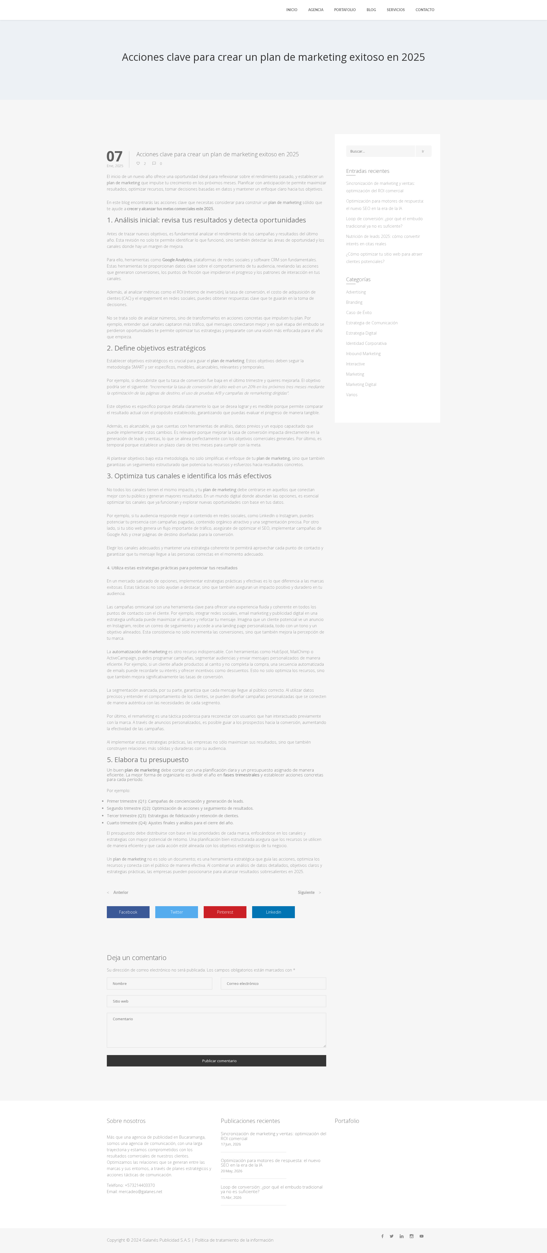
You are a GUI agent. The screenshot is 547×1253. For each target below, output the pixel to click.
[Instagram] (411, 1236)
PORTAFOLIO (345, 10)
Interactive (355, 364)
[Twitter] (391, 1236)
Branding (354, 302)
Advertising (356, 292)
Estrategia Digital (361, 333)
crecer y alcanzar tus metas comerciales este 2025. (170, 209)
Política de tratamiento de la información (234, 1240)
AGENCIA (315, 10)
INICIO (291, 10)
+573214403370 (140, 1185)
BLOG (371, 10)
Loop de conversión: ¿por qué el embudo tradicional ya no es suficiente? (272, 1189)
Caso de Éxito (359, 312)
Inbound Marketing (363, 353)
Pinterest (225, 912)
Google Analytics (177, 260)
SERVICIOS (396, 10)
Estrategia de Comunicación (372, 322)
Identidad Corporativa (366, 343)
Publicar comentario (219, 1060)
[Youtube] (421, 1236)
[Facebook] (382, 1236)
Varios (352, 394)
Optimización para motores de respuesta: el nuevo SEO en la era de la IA (271, 1162)
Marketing (355, 374)
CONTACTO (425, 10)
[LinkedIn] (401, 1236)
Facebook (128, 912)
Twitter (177, 912)
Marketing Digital (361, 384)
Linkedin (273, 912)
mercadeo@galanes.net (140, 1191)
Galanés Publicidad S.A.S (166, 1240)
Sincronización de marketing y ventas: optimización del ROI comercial (273, 1136)
